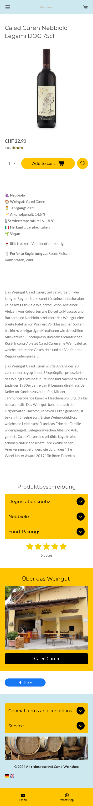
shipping (17, 148)
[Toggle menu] (7, 7)
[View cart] (85, 7)
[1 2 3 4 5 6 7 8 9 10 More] (12, 163)
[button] (84, 741)
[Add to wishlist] (82, 163)
